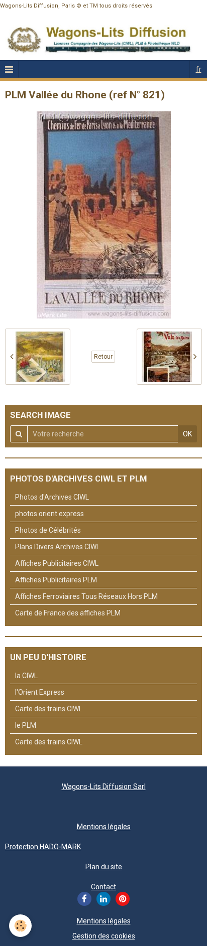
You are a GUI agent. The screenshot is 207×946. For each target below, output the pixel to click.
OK (187, 434)
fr (198, 69)
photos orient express (49, 514)
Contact (103, 887)
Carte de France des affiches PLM (68, 613)
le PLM (25, 725)
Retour (103, 356)
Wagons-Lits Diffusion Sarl (104, 786)
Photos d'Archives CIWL (52, 497)
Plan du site (103, 867)
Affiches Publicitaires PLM (56, 580)
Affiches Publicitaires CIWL (56, 563)
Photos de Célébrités (48, 530)
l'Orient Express (39, 692)
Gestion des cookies (103, 936)
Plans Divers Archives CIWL (57, 547)
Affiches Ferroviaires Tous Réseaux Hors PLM (86, 596)
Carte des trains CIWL (48, 709)
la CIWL (26, 676)
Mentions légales (104, 827)
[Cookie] (20, 925)
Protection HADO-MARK (43, 847)
